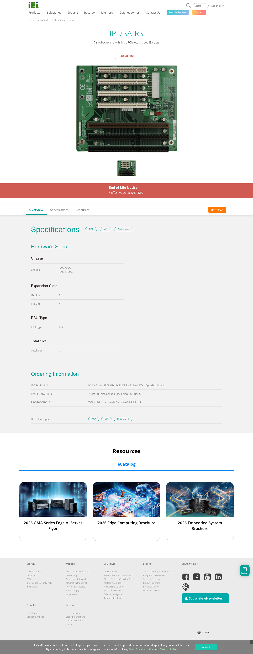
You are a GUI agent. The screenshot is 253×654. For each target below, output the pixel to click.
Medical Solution (112, 590)
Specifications (59, 210)
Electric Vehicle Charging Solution (120, 579)
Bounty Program (151, 582)
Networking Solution (114, 586)
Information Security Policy (40, 582)
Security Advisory (151, 579)
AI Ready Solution (113, 582)
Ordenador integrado (63, 19)
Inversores (32, 586)
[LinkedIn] (218, 574)
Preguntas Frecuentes (154, 575)
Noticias (69, 624)
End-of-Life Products (38, 19)
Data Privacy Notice (141, 649)
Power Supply (72, 590)
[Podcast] (186, 585)
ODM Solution (111, 571)
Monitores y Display (75, 586)
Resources (82, 210)
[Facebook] (186, 574)
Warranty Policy (151, 590)
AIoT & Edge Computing (77, 571)
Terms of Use (168, 649)
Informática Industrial (76, 582)
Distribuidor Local (36, 616)
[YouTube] (207, 574)
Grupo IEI (31, 575)
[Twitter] (196, 574)
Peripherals (71, 594)
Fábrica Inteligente (113, 594)
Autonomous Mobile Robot (117, 575)
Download (217, 210)
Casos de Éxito (72, 612)
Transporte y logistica (114, 598)
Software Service (151, 586)
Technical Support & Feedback (158, 571)
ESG (29, 579)
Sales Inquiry (33, 612)
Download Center (74, 620)
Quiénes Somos (35, 571)
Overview (36, 210)
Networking (71, 575)
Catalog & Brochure (75, 616)
